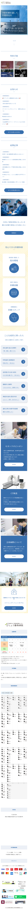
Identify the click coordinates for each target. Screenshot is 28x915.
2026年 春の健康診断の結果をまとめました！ (13, 154)
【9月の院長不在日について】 (9, 103)
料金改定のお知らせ (7, 116)
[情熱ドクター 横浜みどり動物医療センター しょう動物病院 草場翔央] (22, 883)
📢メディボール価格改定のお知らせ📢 (11, 98)
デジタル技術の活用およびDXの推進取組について (14, 907)
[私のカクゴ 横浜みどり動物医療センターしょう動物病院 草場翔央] (8, 885)
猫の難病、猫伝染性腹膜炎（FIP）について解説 (13, 182)
